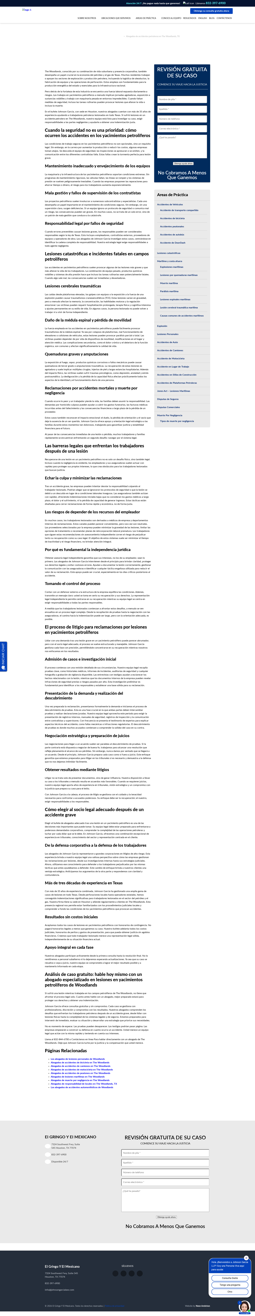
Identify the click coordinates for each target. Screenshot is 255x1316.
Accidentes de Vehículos (170, 204)
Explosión (162, 326)
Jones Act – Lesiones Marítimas (173, 391)
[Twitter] (132, 1273)
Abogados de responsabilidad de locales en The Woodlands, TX (84, 1084)
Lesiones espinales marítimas (175, 299)
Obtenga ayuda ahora (183, 163)
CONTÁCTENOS (224, 18)
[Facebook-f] (123, 1273)
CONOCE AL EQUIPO (171, 18)
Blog (212, 18)
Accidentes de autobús (172, 234)
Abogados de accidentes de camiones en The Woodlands (80, 1066)
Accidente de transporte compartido (179, 210)
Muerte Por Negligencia (169, 415)
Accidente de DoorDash (172, 243)
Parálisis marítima (169, 291)
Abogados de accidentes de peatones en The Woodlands (80, 1073)
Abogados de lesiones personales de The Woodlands (98, 36)
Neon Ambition (203, 1306)
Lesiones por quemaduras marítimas (179, 275)
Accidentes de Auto (167, 342)
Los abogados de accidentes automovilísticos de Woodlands (82, 1087)
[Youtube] (115, 1273)
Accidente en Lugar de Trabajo (173, 367)
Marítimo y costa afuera (169, 261)
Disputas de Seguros (168, 399)
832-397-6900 (216, 3)
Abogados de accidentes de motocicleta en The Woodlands (82, 1069)
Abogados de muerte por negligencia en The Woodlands (80, 1080)
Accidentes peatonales (172, 226)
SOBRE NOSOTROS (87, 18)
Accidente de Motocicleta (170, 358)
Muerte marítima (169, 283)
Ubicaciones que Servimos (116, 18)
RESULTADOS (189, 18)
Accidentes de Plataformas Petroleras (177, 383)
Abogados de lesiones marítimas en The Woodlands (78, 1077)
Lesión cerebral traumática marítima (179, 307)
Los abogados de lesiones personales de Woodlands (78, 1059)
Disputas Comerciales (168, 407)
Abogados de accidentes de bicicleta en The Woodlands (80, 1062)
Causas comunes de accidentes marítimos (182, 316)
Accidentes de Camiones (170, 350)
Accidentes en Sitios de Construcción (176, 375)
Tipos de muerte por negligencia (177, 421)
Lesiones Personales (167, 334)
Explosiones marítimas (171, 267)
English (202, 18)
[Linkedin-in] (140, 1273)
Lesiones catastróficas (168, 253)
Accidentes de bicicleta (172, 218)
